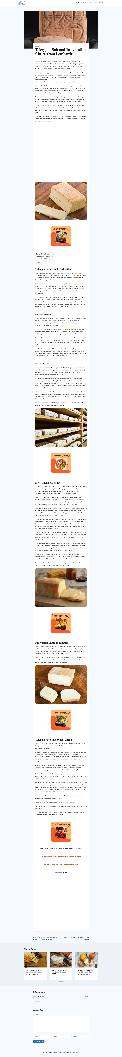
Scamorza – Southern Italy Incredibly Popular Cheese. (85, 971)
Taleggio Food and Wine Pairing (44, 262)
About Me (101, 2)
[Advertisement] (45, 154)
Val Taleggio (49, 90)
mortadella (70, 802)
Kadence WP (75, 1052)
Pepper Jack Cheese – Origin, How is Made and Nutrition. (34, 971)
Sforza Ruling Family (65, 329)
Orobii (69, 286)
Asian (75, 2)
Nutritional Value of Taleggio (43, 260)
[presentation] (35, 959)
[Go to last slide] (26, 966)
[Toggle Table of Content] (51, 254)
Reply (86, 996)
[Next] (96, 966)
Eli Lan (38, 58)
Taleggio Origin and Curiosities (44, 256)
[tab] (58, 981)
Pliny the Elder (48, 280)
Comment (36, 1014)
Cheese (37, 46)
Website (74, 1036)
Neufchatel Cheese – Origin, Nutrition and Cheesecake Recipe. (59, 971)
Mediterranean (82, 2)
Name (36, 1036)
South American (92, 2)
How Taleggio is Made (42, 258)
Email (55, 1036)
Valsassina (75, 277)
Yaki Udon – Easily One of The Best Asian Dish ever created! (76, 937)
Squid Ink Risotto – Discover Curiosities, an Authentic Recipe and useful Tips (45, 937)
